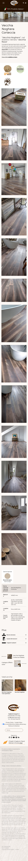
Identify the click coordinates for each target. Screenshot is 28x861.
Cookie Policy (18, 722)
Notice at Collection (14, 726)
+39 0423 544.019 (15, 719)
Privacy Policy (10, 722)
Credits (17, 849)
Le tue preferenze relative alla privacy (15, 724)
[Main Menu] (3, 3)
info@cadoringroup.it (14, 717)
